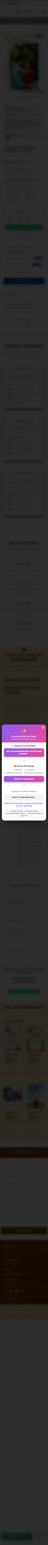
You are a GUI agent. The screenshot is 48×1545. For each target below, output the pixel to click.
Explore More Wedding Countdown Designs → (24, 752)
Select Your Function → (24, 797)
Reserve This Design (24, 779)
